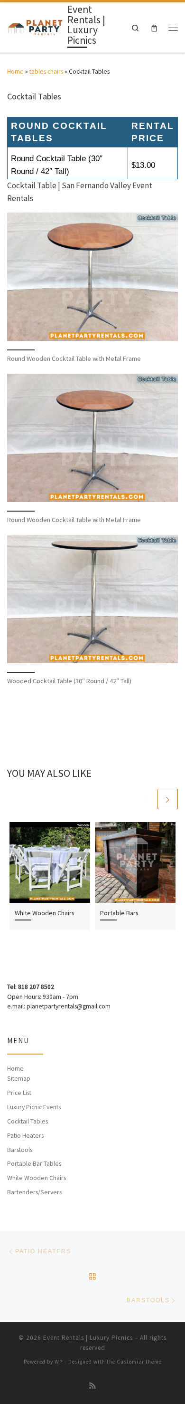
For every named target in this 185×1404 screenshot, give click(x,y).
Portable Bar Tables (34, 1163)
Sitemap (18, 1078)
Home (15, 71)
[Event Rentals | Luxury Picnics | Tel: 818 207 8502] (35, 26)
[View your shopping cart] (154, 27)
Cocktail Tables (27, 1121)
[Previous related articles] (145, 799)
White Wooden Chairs (44, 913)
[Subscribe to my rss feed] (92, 1386)
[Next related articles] (167, 799)
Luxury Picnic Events (34, 1107)
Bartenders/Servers (34, 1192)
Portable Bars (119, 913)
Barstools (19, 1149)
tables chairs (46, 71)
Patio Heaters (25, 1135)
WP (59, 1361)
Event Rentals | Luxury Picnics (88, 1338)
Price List (19, 1092)
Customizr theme (139, 1361)
